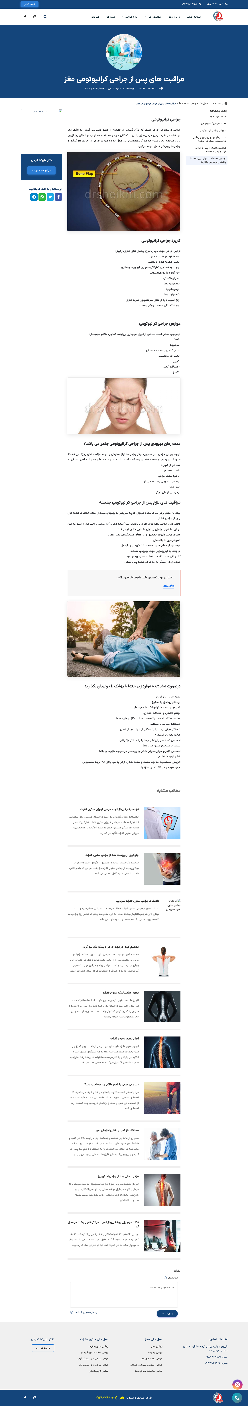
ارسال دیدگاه (167, 1313)
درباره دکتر (174, 17)
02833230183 (215, 4)
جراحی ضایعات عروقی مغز (148, 1371)
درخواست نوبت (41, 170)
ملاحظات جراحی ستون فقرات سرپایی (137, 901)
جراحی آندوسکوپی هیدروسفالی (146, 1365)
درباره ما (45, 1348)
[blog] (162, 823)
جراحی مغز (168, 585)
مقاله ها (216, 103)
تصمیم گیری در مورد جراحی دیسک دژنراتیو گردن (110, 947)
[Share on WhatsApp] (42, 197)
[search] (45, 17)
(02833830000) (106, 1398)
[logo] (217, 17)
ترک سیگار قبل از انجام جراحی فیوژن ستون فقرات (109, 809)
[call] (237, 1398)
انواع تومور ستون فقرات (124, 1038)
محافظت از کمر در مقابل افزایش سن (117, 1130)
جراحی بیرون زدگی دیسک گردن (92, 1358)
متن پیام (173, 1278)
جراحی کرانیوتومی (217, 116)
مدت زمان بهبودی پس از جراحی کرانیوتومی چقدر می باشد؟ (209, 139)
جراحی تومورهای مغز (151, 1358)
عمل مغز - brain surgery (193, 103)
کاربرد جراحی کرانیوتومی (213, 123)
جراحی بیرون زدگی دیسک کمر (93, 1365)
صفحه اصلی (194, 17)
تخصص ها (154, 17)
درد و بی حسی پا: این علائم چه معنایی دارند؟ (111, 1084)
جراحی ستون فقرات (98, 1346)
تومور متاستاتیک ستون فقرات (121, 993)
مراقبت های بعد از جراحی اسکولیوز (118, 1176)
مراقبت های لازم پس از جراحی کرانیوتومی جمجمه (210, 149)
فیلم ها (110, 17)
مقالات (95, 17)
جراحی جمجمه (155, 1352)
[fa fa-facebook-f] (25, 17)
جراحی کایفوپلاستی (98, 1371)
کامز (121, 1398)
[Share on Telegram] (34, 197)
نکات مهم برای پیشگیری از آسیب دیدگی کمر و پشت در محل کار (103, 1224)
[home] (225, 103)
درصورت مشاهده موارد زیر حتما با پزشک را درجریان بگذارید (208, 160)
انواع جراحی (131, 17)
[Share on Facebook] (58, 197)
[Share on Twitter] (50, 197)
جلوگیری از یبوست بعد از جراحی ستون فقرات (112, 855)
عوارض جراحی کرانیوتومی (213, 130)
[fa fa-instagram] (34, 17)
